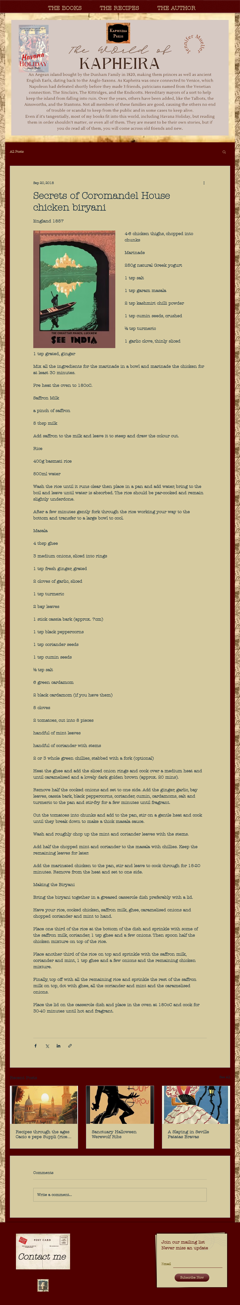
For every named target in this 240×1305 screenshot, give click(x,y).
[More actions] (204, 183)
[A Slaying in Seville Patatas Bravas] (196, 1105)
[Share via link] (70, 1046)
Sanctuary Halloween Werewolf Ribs (114, 1134)
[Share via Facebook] (35, 1046)
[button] (120, 77)
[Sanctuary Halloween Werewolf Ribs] (120, 1105)
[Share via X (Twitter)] (47, 1046)
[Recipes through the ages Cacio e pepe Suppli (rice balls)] (44, 1105)
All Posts (17, 152)
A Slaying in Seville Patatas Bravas (188, 1134)
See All (224, 1077)
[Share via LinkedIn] (58, 1046)
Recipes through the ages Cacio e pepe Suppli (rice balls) (42, 1134)
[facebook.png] (42, 1285)
